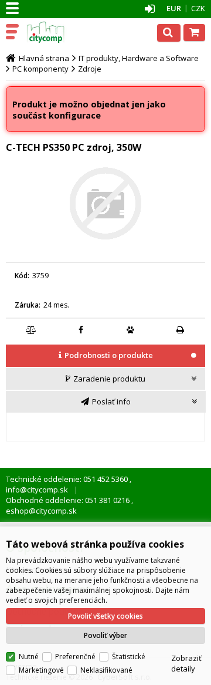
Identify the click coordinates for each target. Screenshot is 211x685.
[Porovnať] (31, 330)
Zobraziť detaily (186, 663)
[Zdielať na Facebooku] (81, 330)
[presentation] (105, 355)
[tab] (105, 356)
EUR (173, 8)
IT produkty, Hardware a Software (139, 58)
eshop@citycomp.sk (41, 510)
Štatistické (128, 657)
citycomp (60, 32)
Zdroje (89, 68)
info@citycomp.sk (37, 489)
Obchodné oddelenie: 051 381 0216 (68, 500)
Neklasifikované (106, 670)
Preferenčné (75, 657)
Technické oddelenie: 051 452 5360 (68, 479)
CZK (198, 8)
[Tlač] (180, 330)
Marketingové (41, 670)
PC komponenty (40, 68)
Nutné (29, 657)
